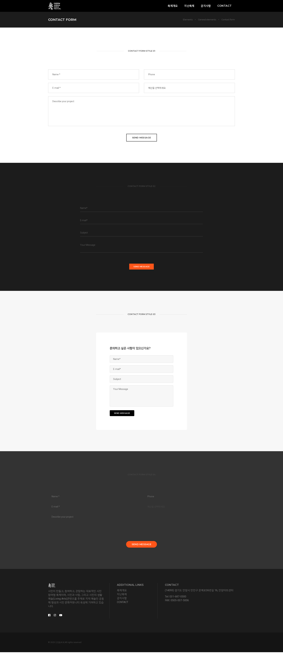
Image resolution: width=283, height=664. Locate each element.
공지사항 (206, 5)
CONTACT (122, 602)
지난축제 (189, 5)
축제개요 (173, 5)
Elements (188, 19)
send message (141, 137)
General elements (207, 19)
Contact (224, 5)
